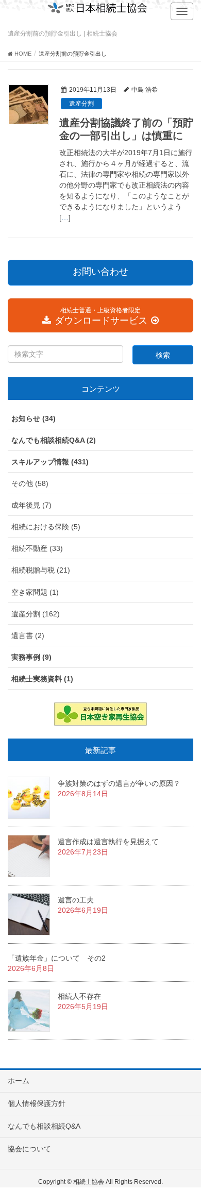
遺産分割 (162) (35, 614)
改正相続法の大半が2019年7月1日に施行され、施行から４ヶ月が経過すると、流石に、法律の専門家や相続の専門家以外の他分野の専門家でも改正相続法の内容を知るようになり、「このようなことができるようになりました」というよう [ (125, 185)
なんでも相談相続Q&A (44, 1126)
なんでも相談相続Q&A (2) (53, 440)
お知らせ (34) (33, 418)
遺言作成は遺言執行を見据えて (108, 841)
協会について (29, 1149)
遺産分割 (81, 103)
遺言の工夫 (76, 900)
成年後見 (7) (31, 505)
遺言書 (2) (27, 635)
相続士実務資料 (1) (42, 679)
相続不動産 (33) (37, 548)
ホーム (18, 1081)
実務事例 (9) (31, 657)
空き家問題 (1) (35, 592)
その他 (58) (29, 483)
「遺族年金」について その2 (57, 958)
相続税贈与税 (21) (40, 570)
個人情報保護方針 (36, 1103)
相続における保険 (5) (45, 527)
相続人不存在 (79, 996)
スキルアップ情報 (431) (50, 462)
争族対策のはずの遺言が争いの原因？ (119, 783)
